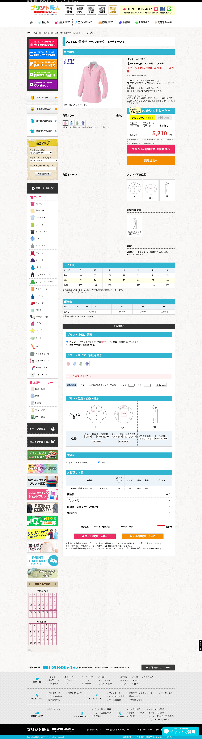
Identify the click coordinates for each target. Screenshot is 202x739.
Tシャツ (39, 204)
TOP (29, 33)
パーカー (39, 267)
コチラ (104, 342)
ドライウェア (41, 231)
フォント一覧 (115, 693)
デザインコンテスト (137, 713)
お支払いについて (74, 693)
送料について (54, 700)
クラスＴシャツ (42, 375)
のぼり (39, 346)
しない (103, 462)
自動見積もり (54, 693)
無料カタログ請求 (156, 709)
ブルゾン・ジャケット (45, 282)
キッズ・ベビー (42, 289)
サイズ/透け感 (115, 700)
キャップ (39, 303)
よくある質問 (134, 709)
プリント (73, 342)
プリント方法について (103, 713)
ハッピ (39, 330)
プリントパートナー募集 (159, 719)
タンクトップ (41, 246)
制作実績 (97, 716)
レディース (40, 217)
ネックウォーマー (43, 354)
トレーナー (40, 260)
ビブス (39, 323)
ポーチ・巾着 (42, 317)
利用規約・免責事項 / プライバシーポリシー (156, 737)
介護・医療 (40, 389)
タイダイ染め (166, 693)
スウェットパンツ (43, 274)
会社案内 (127, 737)
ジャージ (39, 253)
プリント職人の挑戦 (102, 709)
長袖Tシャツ (41, 210)
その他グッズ (41, 368)
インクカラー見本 (116, 696)
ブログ (132, 716)
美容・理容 (40, 410)
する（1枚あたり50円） (79, 462)
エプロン (39, 296)
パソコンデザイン (136, 700)
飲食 (37, 396)
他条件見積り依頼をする (82, 345)
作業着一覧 (48, 33)
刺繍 (115, 342)
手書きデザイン (136, 696)
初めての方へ (54, 709)
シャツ (39, 238)
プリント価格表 (55, 696)
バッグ (39, 310)
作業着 (38, 403)
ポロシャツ (40, 225)
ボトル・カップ (42, 360)
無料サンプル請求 (156, 713)
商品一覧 (37, 33)
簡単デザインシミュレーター (141, 693)
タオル (39, 338)
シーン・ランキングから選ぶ (161, 716)
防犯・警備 (40, 417)
